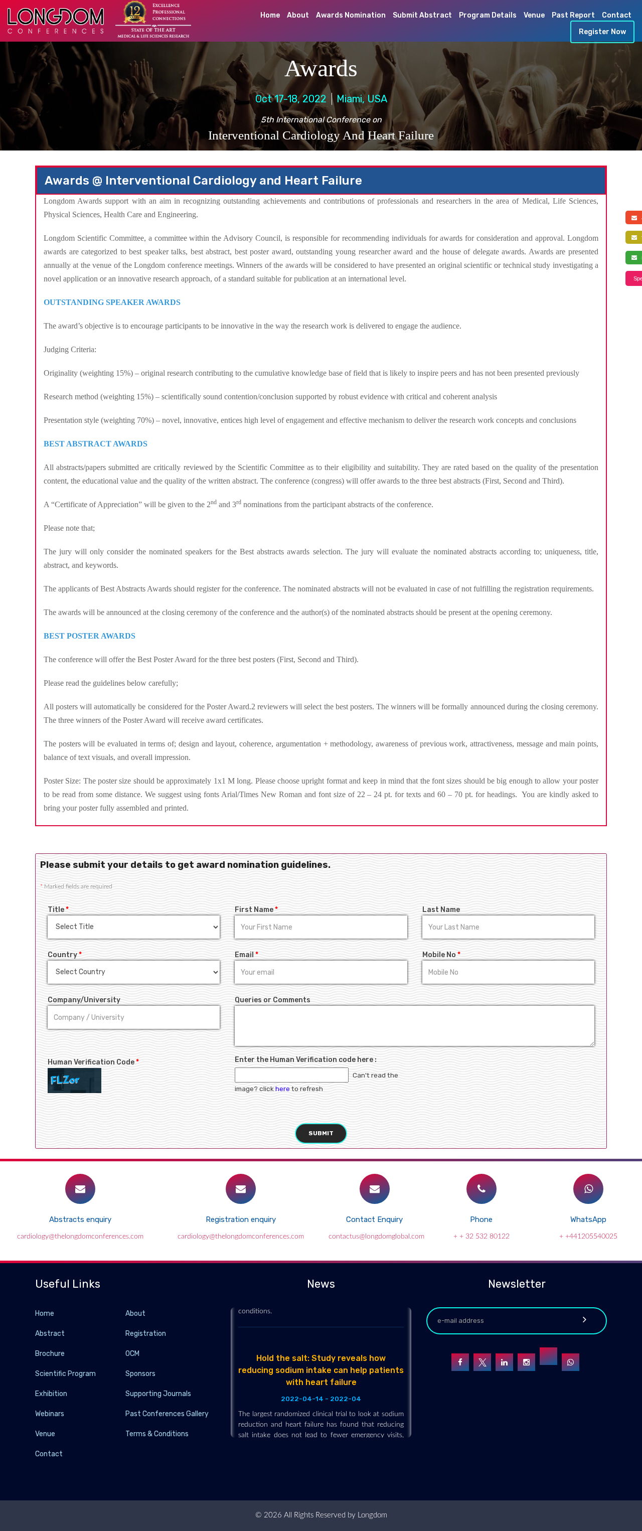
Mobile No (441, 955)
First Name (256, 909)
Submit (321, 1133)
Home (270, 15)
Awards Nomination (351, 15)
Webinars (49, 1414)
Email (246, 955)
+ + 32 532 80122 (481, 1236)
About (298, 15)
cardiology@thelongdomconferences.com (80, 1236)
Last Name (441, 909)
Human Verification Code (93, 1062)
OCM (132, 1353)
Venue (534, 15)
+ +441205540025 (588, 1236)
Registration (145, 1333)
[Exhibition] (124, 1393)
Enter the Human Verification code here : (306, 1059)
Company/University (84, 1000)
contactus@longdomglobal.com (376, 1236)
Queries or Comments (272, 1000)
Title (58, 909)
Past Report (573, 15)
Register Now (602, 32)
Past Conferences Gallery (167, 1414)
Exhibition (51, 1394)
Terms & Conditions (157, 1434)
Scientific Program (65, 1373)
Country (65, 955)
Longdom (371, 1515)
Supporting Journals (158, 1394)
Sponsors (140, 1373)
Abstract (50, 1333)
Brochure (50, 1353)
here (282, 1089)
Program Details (488, 15)
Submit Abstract (422, 15)
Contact (616, 15)
